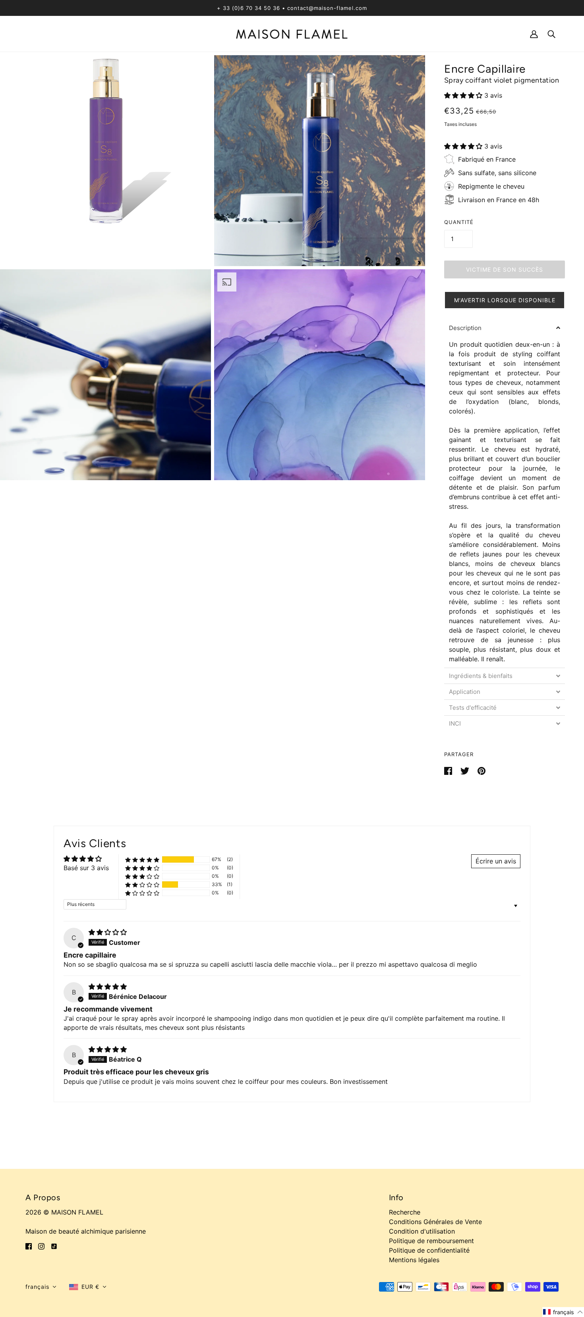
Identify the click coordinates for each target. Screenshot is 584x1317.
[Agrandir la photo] (105, 160)
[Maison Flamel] (292, 33)
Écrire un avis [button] (496, 861)
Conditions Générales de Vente (435, 1222)
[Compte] (534, 33)
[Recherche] (551, 33)
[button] (464, 95)
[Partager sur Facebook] (449, 770)
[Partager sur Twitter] (465, 770)
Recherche (404, 1212)
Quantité (459, 222)
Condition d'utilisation (422, 1231)
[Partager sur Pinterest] (481, 770)
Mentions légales (414, 1260)
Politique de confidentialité (429, 1250)
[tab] (504, 328)
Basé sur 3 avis (86, 868)
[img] (108, 932)
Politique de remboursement (431, 1241)
